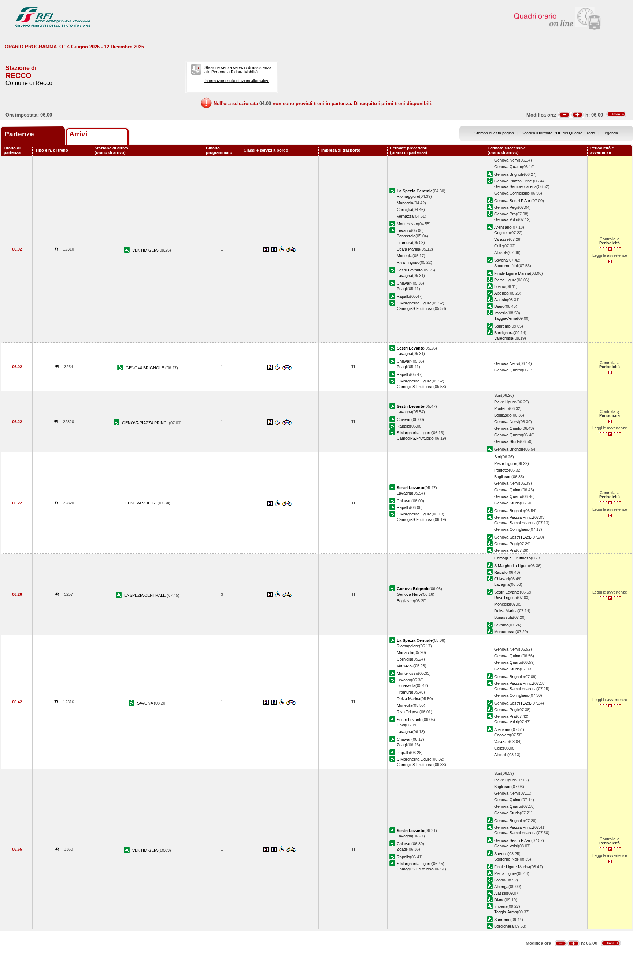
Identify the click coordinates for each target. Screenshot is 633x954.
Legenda (610, 133)
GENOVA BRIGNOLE (145, 368)
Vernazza (405, 216)
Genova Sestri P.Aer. (512, 201)
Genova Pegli (506, 207)
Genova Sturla (507, 441)
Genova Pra (505, 214)
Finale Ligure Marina (512, 273)
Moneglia (404, 256)
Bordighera (504, 332)
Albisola (501, 252)
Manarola (405, 203)
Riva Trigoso (408, 262)
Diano (499, 306)
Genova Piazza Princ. (513, 181)
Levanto (404, 230)
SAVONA (145, 703)
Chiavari (404, 283)
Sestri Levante (409, 270)
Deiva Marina (408, 249)
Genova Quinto (507, 428)
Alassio (500, 299)
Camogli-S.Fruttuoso (415, 308)
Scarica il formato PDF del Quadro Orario (558, 133)
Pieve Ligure (505, 402)
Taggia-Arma (505, 318)
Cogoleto (502, 232)
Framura (404, 242)
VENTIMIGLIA (145, 250)
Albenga (501, 293)
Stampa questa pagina (494, 133)
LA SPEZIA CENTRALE (145, 595)
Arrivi (78, 134)
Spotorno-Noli (506, 265)
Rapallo (403, 296)
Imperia (500, 313)
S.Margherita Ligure (414, 303)
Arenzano (502, 227)
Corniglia (404, 209)
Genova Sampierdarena (515, 186)
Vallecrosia (503, 338)
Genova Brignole (509, 174)
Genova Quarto (508, 166)
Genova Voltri (506, 219)
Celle (498, 246)
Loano (499, 286)
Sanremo (502, 326)
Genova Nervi (506, 160)
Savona (501, 260)
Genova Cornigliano (511, 193)
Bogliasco (502, 415)
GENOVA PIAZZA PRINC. (145, 423)
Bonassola (406, 236)
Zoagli (402, 288)
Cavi (401, 725)
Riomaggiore (408, 196)
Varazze (501, 239)
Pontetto (501, 408)
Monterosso (407, 224)
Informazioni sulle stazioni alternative (236, 80)
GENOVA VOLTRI (141, 503)
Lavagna (404, 275)
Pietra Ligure (505, 280)
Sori (497, 395)
